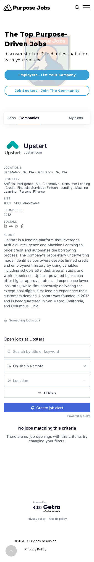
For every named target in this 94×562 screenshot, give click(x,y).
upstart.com (33, 152)
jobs (11, 118)
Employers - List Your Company (47, 75)
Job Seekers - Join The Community (47, 91)
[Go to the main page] (27, 7)
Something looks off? (24, 320)
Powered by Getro (78, 416)
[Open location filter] (84, 380)
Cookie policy (58, 518)
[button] (11, 551)
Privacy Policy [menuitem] (35, 549)
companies (29, 118)
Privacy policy (36, 518)
